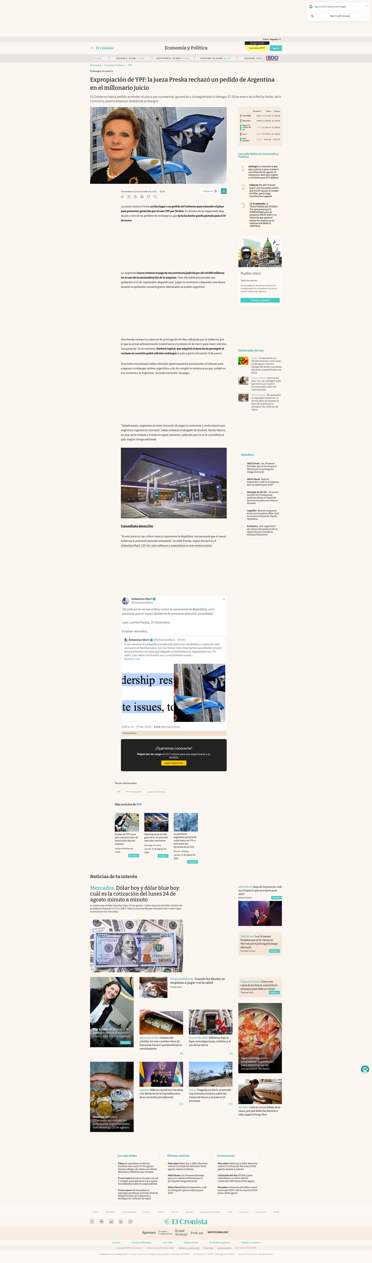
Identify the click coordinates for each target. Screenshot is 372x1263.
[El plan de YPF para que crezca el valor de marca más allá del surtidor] (127, 822)
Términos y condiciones (188, 1248)
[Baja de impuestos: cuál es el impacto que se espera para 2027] (260, 913)
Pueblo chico (250, 273)
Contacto (116, 1242)
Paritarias (243, 1212)
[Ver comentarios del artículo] (155, 196)
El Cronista (95, 65)
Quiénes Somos (191, 1242)
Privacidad (208, 1248)
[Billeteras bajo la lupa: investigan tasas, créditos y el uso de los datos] (211, 1022)
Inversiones (261, 1212)
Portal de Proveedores (220, 1242)
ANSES (276, 1212)
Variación (256, 111)
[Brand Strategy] (181, 1233)
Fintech (160, 1212)
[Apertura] (149, 1233)
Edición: (270, 39)
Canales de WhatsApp (142, 1242)
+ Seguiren (210, 192)
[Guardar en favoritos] (224, 191)
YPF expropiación (134, 792)
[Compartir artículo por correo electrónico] (148, 196)
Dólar (95, 1212)
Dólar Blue (110, 1212)
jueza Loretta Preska (156, 792)
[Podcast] (197, 1233)
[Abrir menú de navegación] (92, 48)
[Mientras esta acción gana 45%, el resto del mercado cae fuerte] (156, 822)
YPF (130, 65)
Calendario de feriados (210, 1212)
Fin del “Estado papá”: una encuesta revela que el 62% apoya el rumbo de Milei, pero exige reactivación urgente (264, 191)
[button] (365, 1069)
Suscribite (167, 1242)
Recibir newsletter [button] (261, 300)
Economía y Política (114, 65)
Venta (268, 111)
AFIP (230, 1212)
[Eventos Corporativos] (165, 1233)
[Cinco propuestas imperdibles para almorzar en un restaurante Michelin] (260, 1038)
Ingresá (276, 48)
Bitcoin (146, 1212)
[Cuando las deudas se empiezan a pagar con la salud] (153, 990)
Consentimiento (224, 1248)
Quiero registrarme (173, 763)
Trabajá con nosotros (250, 1242)
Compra (277, 111)
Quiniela (189, 1212)
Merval (174, 1212)
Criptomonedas (129, 1212)
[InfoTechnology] (218, 1233)
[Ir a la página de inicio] (105, 48)
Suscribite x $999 (257, 48)
